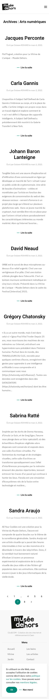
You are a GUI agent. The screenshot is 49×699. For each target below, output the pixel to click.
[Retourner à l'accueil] (9, 7)
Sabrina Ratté (24, 415)
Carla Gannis (24, 83)
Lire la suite (26, 67)
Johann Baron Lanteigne (24, 154)
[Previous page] (7, 596)
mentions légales (28, 682)
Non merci (28, 689)
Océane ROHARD (21, 45)
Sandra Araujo (24, 510)
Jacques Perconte (24, 38)
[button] (45, 7)
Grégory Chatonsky (24, 316)
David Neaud (24, 248)
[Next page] (31, 602)
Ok (11, 689)
